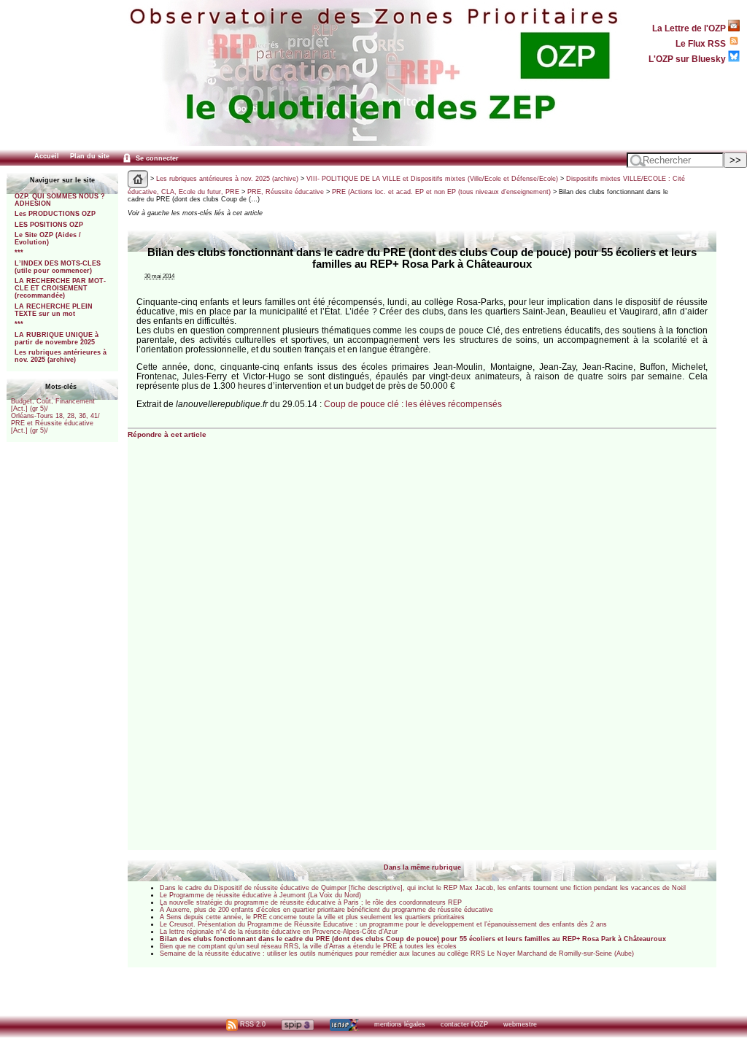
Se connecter (156, 158)
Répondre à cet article (167, 434)
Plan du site (89, 156)
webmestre (520, 1024)
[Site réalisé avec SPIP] (297, 1024)
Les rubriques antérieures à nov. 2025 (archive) (61, 356)
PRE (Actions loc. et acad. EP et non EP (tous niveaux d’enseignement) (441, 192)
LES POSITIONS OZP (49, 224)
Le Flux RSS (702, 43)
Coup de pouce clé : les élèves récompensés (413, 404)
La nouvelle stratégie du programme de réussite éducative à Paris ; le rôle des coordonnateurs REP (311, 902)
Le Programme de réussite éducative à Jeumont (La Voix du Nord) (260, 895)
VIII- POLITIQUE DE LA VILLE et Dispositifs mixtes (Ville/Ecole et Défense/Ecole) (432, 178)
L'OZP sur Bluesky (688, 58)
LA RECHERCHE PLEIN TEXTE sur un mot (54, 310)
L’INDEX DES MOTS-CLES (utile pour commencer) (58, 267)
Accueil (46, 156)
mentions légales (399, 1024)
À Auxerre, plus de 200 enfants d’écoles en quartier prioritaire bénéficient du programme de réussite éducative (326, 909)
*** (19, 252)
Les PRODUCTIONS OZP (55, 213)
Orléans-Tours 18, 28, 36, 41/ (55, 415)
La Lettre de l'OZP (690, 28)
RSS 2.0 (252, 1024)
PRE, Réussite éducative (285, 192)
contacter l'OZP (464, 1024)
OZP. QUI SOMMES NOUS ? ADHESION (60, 200)
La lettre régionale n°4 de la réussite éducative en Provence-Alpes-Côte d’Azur (279, 931)
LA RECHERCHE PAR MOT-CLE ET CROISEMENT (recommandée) (60, 288)
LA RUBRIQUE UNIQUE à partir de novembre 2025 (56, 338)
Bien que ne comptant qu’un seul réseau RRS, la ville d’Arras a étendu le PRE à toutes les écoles (308, 946)
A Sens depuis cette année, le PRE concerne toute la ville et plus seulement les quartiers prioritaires (312, 917)
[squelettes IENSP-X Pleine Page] (344, 1024)
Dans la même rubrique (422, 867)
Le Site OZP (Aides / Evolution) (48, 238)
